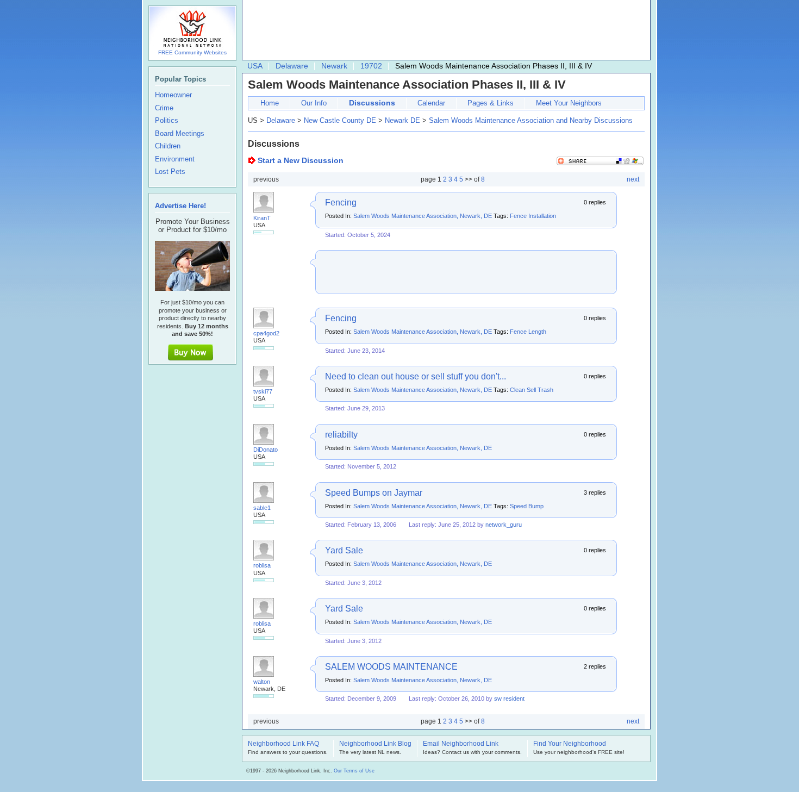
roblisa (262, 565)
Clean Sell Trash (531, 389)
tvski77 (262, 391)
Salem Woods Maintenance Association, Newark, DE (422, 216)
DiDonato (265, 449)
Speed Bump (527, 506)
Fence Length (528, 331)
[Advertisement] (443, 30)
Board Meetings (179, 134)
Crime (164, 108)
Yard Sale (344, 550)
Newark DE (402, 120)
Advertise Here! (180, 206)
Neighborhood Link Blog (375, 744)
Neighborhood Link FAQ (283, 744)
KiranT (262, 218)
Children (167, 146)
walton (261, 681)
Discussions (372, 102)
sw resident (509, 698)
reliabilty (341, 434)
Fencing (341, 202)
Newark (334, 65)
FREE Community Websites (192, 52)
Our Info (314, 103)
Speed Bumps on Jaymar (373, 492)
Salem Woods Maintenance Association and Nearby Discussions (531, 120)
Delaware (292, 65)
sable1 (262, 507)
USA (255, 65)
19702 (371, 65)
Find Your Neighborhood (569, 744)
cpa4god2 (266, 333)
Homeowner (173, 95)
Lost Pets (170, 172)
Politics (166, 120)
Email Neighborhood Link (460, 744)
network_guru (503, 524)
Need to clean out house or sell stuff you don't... (415, 376)
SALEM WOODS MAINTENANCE (391, 666)
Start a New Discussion (301, 160)
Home (269, 103)
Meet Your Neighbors (569, 103)
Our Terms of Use (354, 771)
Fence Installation (533, 216)
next (633, 179)
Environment (175, 159)
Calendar (431, 103)
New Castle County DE (340, 120)
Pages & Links (490, 103)
